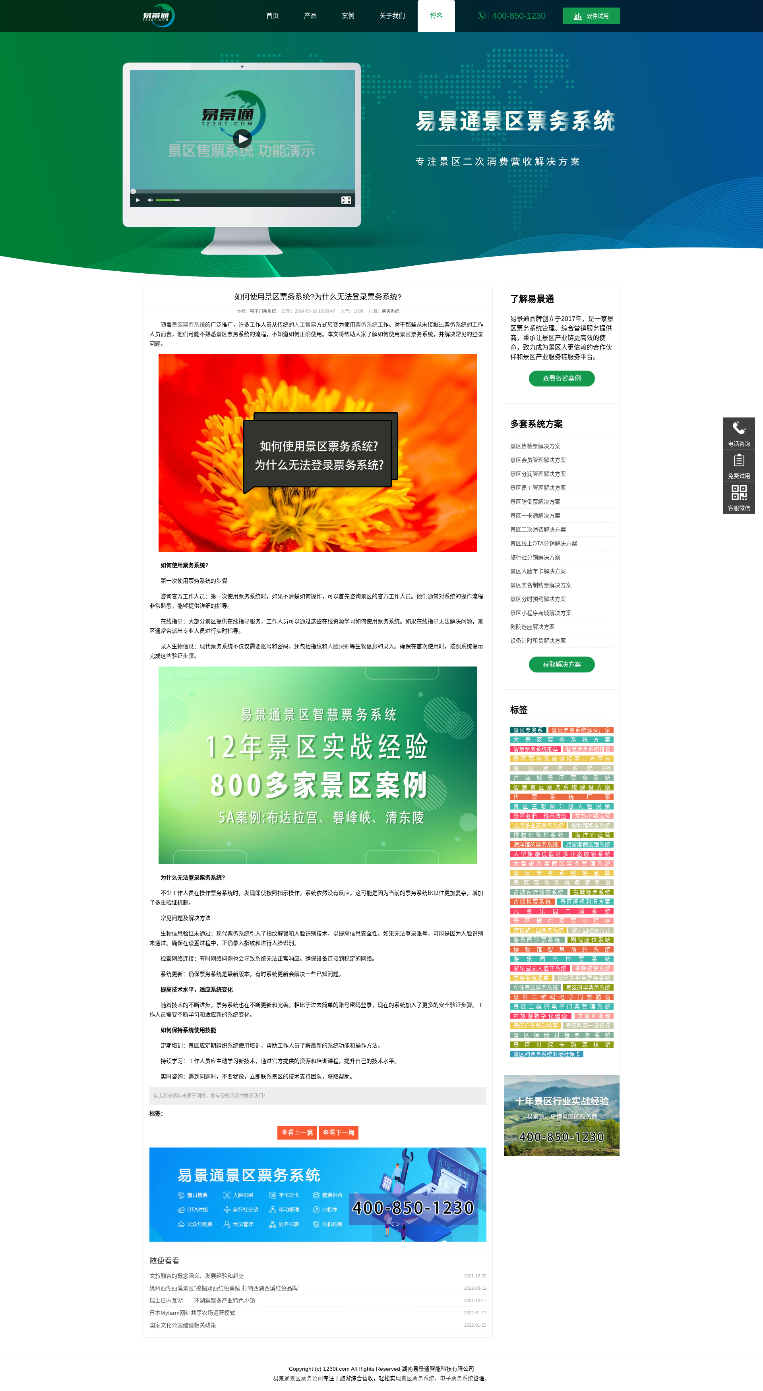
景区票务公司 (306, 1378)
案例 (348, 15)
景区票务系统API (561, 768)
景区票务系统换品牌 (561, 873)
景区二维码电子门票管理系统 (561, 1006)
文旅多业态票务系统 (538, 825)
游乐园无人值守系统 (540, 968)
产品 (310, 15)
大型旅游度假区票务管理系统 (561, 863)
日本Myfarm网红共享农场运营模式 (192, 1313)
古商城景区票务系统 (561, 778)
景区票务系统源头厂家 (581, 730)
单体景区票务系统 (535, 987)
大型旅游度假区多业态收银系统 (561, 854)
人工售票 (305, 324)
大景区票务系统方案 (561, 739)
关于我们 (392, 15)
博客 (436, 15)
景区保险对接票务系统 (561, 1035)
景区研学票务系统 (588, 987)
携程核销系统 (592, 968)
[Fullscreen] (346, 200)
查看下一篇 (338, 1132)
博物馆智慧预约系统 (561, 949)
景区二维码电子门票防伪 (561, 997)
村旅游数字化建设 (540, 1016)
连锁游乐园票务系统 (538, 930)
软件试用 (598, 16)
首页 (272, 15)
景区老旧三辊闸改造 (540, 816)
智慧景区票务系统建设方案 (561, 787)
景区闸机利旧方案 (585, 901)
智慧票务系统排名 (588, 749)
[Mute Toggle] (150, 200)
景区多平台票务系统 (584, 978)
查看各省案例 (562, 378)
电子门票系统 (263, 311)
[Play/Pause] (138, 200)
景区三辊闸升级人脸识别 (561, 806)
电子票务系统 (456, 1378)
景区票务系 (528, 730)
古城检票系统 (591, 892)
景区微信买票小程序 (561, 921)
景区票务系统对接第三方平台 (561, 758)
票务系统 (390, 311)
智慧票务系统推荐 (535, 749)
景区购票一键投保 (588, 1025)
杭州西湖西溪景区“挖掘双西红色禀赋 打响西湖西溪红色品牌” (224, 1288)
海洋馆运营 (592, 835)
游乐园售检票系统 (561, 959)
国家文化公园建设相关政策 (182, 1325)
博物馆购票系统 (590, 825)
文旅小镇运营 (592, 816)
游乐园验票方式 (590, 930)
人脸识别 (338, 646)
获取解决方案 (562, 664)
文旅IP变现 (594, 1016)
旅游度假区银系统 (588, 844)
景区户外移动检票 (535, 1025)
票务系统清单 (531, 978)
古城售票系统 (532, 901)
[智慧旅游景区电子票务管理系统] (159, 15)
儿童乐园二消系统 (561, 911)
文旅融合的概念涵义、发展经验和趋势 (196, 1276)
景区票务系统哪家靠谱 (561, 882)
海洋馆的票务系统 (535, 844)
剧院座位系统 (590, 940)
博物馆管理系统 (539, 835)
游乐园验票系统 (537, 940)
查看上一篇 (297, 1132)
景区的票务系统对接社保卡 (546, 1054)
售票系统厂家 (561, 797)
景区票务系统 (188, 324)
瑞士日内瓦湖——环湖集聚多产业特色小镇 (202, 1300)
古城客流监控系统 (538, 892)
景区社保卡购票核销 (561, 1044)
